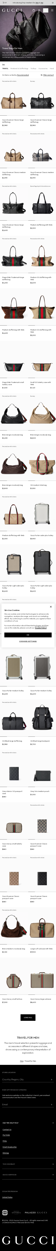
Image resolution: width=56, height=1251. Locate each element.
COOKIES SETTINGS (28, 641)
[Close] (51, 607)
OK (28, 635)
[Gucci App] (5, 1212)
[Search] (45, 10)
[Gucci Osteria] (16, 1213)
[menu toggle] (52, 10)
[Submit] (51, 1079)
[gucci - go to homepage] (12, 10)
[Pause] (53, 3)
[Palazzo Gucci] (36, 1212)
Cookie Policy (40, 628)
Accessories (43, 68)
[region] (28, 625)
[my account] (39, 10)
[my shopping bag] (33, 10)
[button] (28, 1017)
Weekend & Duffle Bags (19, 68)
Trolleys (33, 68)
